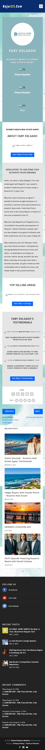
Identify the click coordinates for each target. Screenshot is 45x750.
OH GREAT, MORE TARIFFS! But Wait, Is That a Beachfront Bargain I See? (24, 630)
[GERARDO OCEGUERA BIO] (22, 513)
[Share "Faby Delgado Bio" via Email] (27, 394)
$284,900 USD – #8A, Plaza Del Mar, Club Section (19, 693)
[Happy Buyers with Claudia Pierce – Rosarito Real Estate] (22, 478)
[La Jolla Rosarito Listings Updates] (5, 642)
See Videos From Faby (22, 154)
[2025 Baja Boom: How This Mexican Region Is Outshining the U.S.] (5, 651)
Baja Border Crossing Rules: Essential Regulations (24, 663)
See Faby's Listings (22, 303)
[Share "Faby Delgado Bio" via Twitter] (18, 394)
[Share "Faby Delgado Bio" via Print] (31, 394)
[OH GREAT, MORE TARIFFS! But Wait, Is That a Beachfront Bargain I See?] (5, 630)
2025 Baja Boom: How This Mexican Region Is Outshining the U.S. (26, 651)
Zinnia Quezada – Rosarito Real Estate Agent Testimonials (21, 460)
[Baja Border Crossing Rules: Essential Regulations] (5, 663)
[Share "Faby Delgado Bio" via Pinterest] (22, 394)
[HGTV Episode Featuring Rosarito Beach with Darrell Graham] (22, 544)
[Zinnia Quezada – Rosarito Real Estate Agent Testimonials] (22, 444)
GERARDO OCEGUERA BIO (18, 527)
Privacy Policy (18, 743)
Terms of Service (32, 743)
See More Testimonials (22, 378)
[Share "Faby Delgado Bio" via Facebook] (13, 394)
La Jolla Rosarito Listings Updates (22, 641)
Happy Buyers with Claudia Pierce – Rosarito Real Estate (22, 494)
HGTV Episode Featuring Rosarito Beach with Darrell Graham (22, 560)
